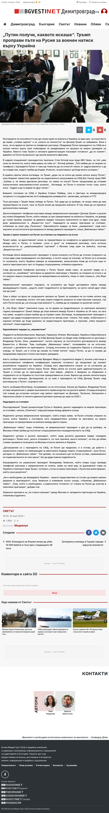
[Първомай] (12, 792)
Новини (80, 24)
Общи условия (26, 765)
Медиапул (21, 525)
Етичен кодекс (43, 765)
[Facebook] (5, 774)
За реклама (71, 765)
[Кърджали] (14, 788)
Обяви (96, 24)
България (46, 24)
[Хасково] (11, 785)
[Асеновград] (14, 796)
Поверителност (8, 765)
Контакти (95, 674)
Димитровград (23, 24)
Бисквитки (58, 765)
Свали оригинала (9, 53)
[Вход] (104, 11)
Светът (64, 24)
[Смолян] (15, 799)
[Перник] (11, 803)
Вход (96, 12)
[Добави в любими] (80, 130)
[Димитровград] (54, 11)
